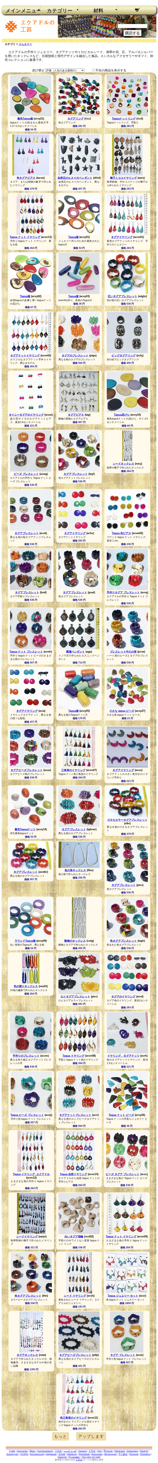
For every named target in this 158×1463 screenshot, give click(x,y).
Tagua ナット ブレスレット (26, 651)
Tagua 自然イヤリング (73, 1174)
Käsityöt (144, 1451)
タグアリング (75, 118)
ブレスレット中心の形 (123, 651)
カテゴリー (59, 10)
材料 (98, 10)
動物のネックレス (75, 940)
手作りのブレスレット (26, 1055)
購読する (132, 33)
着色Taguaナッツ (25, 829)
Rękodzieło (84, 1454)
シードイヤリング (27, 1236)
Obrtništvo (145, 1454)
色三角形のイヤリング (73, 1417)
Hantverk (62, 1457)
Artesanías (22, 1451)
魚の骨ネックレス (75, 870)
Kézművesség (37, 1454)
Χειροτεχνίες (12, 1454)
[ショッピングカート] (137, 10)
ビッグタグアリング (124, 355)
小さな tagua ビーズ (121, 710)
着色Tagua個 (25, 118)
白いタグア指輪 (74, 1236)
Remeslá (133, 1454)
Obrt (99, 1451)
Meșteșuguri (110, 1454)
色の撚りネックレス (26, 986)
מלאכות (24, 1454)
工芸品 (58, 1451)
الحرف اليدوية (70, 1451)
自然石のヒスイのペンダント (75, 177)
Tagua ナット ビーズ (121, 1114)
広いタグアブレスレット (122, 296)
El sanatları (74, 1457)
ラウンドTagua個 (25, 940)
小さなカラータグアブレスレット (127, 819)
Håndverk (72, 1454)
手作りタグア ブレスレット (123, 592)
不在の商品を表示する (110, 70)
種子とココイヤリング (123, 177)
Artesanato (97, 1454)
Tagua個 (73, 237)
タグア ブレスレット (122, 1354)
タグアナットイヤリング (25, 355)
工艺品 (92, 1451)
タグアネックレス (27, 1354)
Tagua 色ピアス (121, 533)
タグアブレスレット (76, 473)
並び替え (38, 70)
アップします (91, 1436)
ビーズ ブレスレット (26, 473)
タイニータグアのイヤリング (26, 414)
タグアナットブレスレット (75, 1114)
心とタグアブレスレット (75, 996)
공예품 (61, 1454)
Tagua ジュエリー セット (123, 1295)
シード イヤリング (75, 1295)
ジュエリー (25, 44)
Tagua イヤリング (73, 1055)
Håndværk (119, 1451)
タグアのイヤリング (123, 996)
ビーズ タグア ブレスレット (122, 1174)
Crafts (12, 1451)
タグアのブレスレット (75, 355)
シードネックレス (123, 463)
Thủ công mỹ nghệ (91, 1457)
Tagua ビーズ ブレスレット (27, 1114)
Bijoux (33, 1451)
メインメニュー (21, 10)
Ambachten (132, 1451)
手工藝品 (123, 1454)
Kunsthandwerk (45, 1451)
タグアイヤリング (121, 237)
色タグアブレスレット (123, 940)
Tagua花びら (122, 414)
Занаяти (82, 1451)
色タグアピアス (26, 177)
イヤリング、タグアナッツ (123, 1055)
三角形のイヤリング (73, 770)
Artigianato (51, 1454)
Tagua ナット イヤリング (25, 237)
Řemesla (108, 1451)
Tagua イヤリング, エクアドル (31, 1174)
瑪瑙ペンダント (75, 651)
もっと (60, 1436)
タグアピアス (76, 414)
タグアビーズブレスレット (26, 770)
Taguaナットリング (124, 118)
